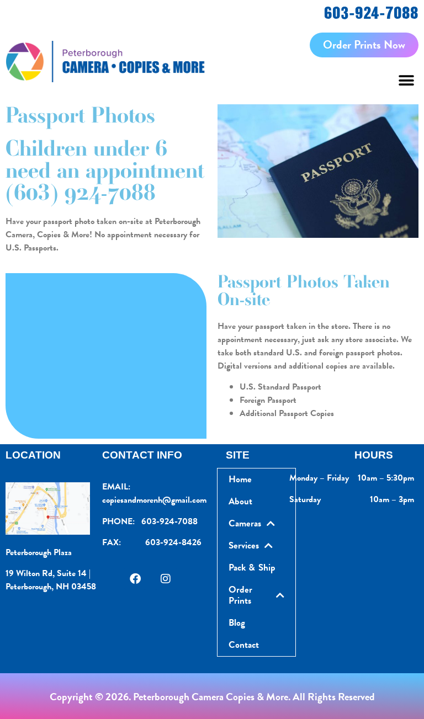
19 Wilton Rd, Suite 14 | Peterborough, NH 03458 (51, 580)
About (240, 501)
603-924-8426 (173, 542)
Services (244, 545)
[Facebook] (135, 579)
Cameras (245, 523)
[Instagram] (166, 579)
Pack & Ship (252, 567)
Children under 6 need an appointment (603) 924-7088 (105, 170)
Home (240, 479)
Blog (237, 623)
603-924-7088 (371, 13)
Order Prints (240, 595)
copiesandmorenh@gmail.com (154, 500)
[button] (406, 80)
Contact (244, 645)
